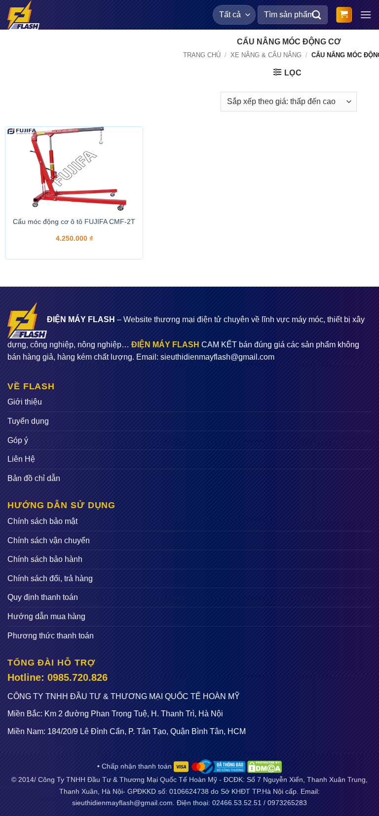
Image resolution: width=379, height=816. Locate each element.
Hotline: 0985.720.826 (57, 677)
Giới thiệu (24, 402)
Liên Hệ (21, 459)
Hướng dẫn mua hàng (46, 616)
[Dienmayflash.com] (26, 15)
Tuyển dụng (28, 421)
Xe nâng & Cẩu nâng (266, 55)
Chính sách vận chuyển (48, 540)
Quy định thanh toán (42, 597)
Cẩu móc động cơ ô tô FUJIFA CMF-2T (74, 221)
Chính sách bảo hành (44, 559)
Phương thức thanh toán (50, 635)
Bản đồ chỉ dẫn (33, 478)
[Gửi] (317, 14)
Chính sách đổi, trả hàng (50, 578)
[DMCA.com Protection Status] (264, 766)
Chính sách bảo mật (42, 521)
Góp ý (17, 440)
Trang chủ (202, 55)
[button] (344, 15)
